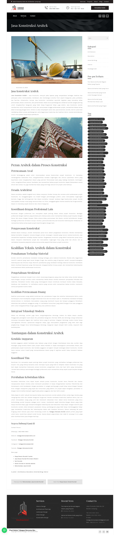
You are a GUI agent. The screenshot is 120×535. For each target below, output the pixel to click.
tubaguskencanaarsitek (26, 444)
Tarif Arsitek (18, 461)
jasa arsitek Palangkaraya (98, 196)
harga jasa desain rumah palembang (97, 129)
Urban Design (40, 515)
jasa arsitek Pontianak (97, 211)
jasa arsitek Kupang (96, 171)
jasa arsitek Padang (96, 193)
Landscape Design (42, 512)
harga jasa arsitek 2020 (97, 125)
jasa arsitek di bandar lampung (96, 153)
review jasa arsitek (96, 248)
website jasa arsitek (96, 254)
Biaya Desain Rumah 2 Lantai (24, 456)
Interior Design (41, 506)
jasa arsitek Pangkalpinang (94, 205)
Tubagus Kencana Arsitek (57, 412)
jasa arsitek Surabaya (96, 227)
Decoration (29, 472)
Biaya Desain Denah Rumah (65, 482)
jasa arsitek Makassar (96, 174)
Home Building (38, 472)
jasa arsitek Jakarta (96, 159)
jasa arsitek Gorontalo (96, 156)
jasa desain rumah (95, 242)
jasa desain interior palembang (96, 239)
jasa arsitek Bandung (96, 140)
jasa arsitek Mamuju (96, 177)
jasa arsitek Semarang (97, 217)
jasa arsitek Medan (96, 190)
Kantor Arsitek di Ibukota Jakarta (25, 463)
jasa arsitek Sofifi (95, 223)
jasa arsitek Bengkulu (96, 147)
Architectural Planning (43, 509)
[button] (4, 530)
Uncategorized (92, 69)
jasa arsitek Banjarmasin (97, 143)
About (96, 1)
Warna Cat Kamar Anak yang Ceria (98, 88)
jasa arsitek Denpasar (96, 150)
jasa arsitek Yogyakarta (97, 236)
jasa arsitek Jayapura (96, 165)
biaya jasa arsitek (95, 122)
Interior (46, 472)
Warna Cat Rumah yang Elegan (97, 106)
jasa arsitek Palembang (97, 199)
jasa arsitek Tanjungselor (98, 233)
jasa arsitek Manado (96, 180)
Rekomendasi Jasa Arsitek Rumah (28, 482)
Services (82, 1)
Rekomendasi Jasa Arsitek (23, 466)
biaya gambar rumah (96, 119)
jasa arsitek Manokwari (97, 183)
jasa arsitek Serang (96, 220)
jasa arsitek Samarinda (97, 214)
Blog (100, 1)
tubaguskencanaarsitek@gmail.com (97, 520)
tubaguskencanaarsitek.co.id (26, 436)
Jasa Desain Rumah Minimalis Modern (26, 459)
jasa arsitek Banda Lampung (95, 138)
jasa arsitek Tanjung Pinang (96, 230)
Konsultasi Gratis (100, 8)
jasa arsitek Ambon (96, 131)
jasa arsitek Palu (95, 202)
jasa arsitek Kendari (96, 168)
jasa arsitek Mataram (96, 187)
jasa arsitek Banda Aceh (97, 134)
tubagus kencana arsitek (97, 251)
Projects (89, 1)
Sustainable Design (42, 517)
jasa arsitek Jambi (95, 162)
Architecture (22, 472)
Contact (106, 1)
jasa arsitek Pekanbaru (97, 208)
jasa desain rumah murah (98, 245)
